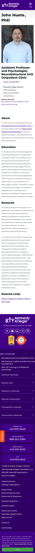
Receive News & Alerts (10, 493)
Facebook (7, 331)
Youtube (12, 331)
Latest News (6, 490)
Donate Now (7, 506)
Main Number (17, 448)
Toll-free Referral (17, 438)
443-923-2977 (14, 82)
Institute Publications (10, 485)
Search (30, 7)
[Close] (33, 534)
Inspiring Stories (8, 481)
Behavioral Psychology (9, 104)
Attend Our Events (9, 511)
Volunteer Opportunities (11, 514)
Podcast (27, 331)
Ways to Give (6, 517)
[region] (17, 542)
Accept (17, 549)
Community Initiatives (11, 415)
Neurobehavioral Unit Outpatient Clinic (15, 101)
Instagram (22, 331)
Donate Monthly (9, 501)
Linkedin (17, 331)
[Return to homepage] (13, 5)
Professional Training (11, 407)
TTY (17, 458)
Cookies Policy (6, 528)
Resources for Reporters (11, 496)
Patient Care (7, 383)
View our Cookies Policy (20, 544)
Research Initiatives (10, 391)
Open (30, 4)
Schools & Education (10, 399)
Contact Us (5, 522)
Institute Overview (10, 375)
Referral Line (17, 428)
